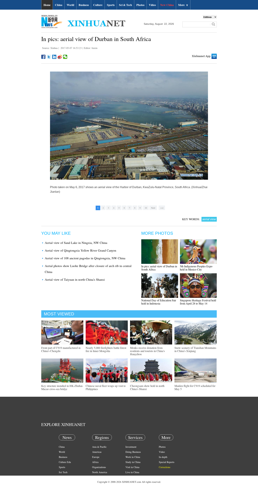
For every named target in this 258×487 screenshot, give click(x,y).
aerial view (209, 219)
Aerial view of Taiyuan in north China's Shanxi (75, 279)
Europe (95, 457)
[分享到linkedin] (54, 57)
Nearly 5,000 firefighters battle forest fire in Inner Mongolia (106, 349)
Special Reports (166, 462)
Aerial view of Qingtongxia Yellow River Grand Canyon (80, 250)
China (58, 5)
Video (152, 5)
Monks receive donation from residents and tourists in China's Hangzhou (147, 351)
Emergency (131, 477)
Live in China (132, 472)
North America (99, 472)
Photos (140, 5)
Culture (97, 5)
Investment (130, 446)
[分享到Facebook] (43, 57)
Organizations (99, 467)
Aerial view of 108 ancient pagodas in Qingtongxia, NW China (85, 258)
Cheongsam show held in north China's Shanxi (147, 387)
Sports (111, 5)
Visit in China (132, 467)
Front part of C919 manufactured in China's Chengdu (61, 349)
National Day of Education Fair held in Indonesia (158, 301)
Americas (96, 452)
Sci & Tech (125, 5)
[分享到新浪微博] (60, 57)
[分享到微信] (65, 57)
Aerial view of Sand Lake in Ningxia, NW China (76, 243)
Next (153, 207)
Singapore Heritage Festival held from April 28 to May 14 (198, 301)
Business (84, 5)
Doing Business (133, 452)
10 (146, 207)
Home (47, 5)
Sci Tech (63, 472)
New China (167, 5)
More (183, 5)
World (70, 5)
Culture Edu (65, 462)
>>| (161, 207)
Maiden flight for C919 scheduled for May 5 (194, 387)
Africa (95, 462)
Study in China (132, 462)
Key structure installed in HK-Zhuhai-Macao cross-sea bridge (62, 387)
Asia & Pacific (99, 446)
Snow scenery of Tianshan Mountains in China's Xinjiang (195, 349)
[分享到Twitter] (49, 57)
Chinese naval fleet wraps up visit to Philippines (106, 387)
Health (62, 477)
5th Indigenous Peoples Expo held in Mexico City (196, 267)
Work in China (132, 457)
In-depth (163, 457)
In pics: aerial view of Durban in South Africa (159, 267)
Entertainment (66, 482)
